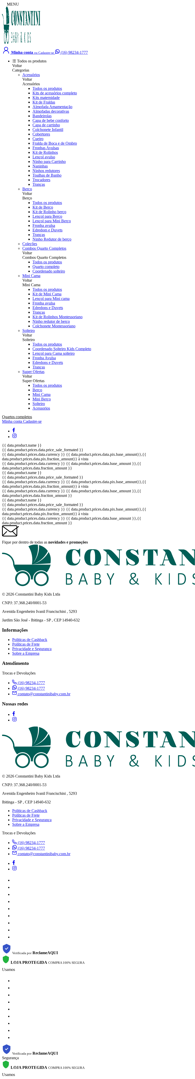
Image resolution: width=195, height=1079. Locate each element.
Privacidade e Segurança (32, 649)
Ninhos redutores (46, 170)
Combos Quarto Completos (44, 248)
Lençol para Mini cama (51, 298)
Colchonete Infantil (47, 129)
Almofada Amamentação (52, 107)
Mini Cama (31, 276)
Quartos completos (17, 417)
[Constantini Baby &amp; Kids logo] (21, 43)
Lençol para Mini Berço (51, 221)
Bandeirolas (42, 116)
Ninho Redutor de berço (51, 239)
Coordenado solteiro (48, 271)
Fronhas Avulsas (45, 148)
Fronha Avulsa (44, 358)
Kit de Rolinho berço (49, 212)
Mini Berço (41, 399)
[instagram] (14, 436)
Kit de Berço (42, 207)
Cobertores (41, 134)
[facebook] (13, 431)
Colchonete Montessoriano (53, 326)
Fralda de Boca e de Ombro (54, 143)
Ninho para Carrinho (49, 161)
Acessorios (41, 408)
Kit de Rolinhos (45, 152)
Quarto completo (45, 266)
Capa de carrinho (46, 125)
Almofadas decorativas (50, 111)
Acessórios (31, 75)
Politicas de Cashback (29, 639)
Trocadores (41, 180)
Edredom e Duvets (47, 230)
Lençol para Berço (47, 216)
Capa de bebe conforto (50, 120)
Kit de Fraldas (43, 102)
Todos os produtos (47, 88)
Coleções (29, 244)
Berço (27, 189)
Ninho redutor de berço (51, 321)
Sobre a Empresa (25, 653)
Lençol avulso (43, 157)
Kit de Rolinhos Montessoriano (57, 317)
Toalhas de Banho (46, 175)
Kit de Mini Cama (46, 294)
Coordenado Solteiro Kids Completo (61, 349)
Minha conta (12, 421)
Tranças (38, 184)
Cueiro (37, 139)
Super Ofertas (33, 371)
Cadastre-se (32, 421)
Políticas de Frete (26, 644)
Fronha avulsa (43, 225)
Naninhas (40, 166)
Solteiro (28, 330)
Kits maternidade (46, 97)
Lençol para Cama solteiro (53, 353)
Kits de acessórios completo (54, 93)
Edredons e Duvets (47, 308)
